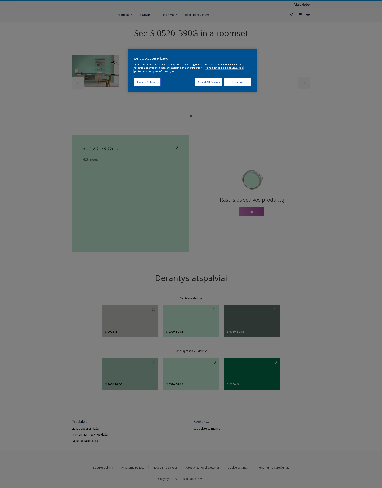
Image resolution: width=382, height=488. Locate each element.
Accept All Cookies (209, 81)
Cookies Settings (147, 81)
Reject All (237, 81)
